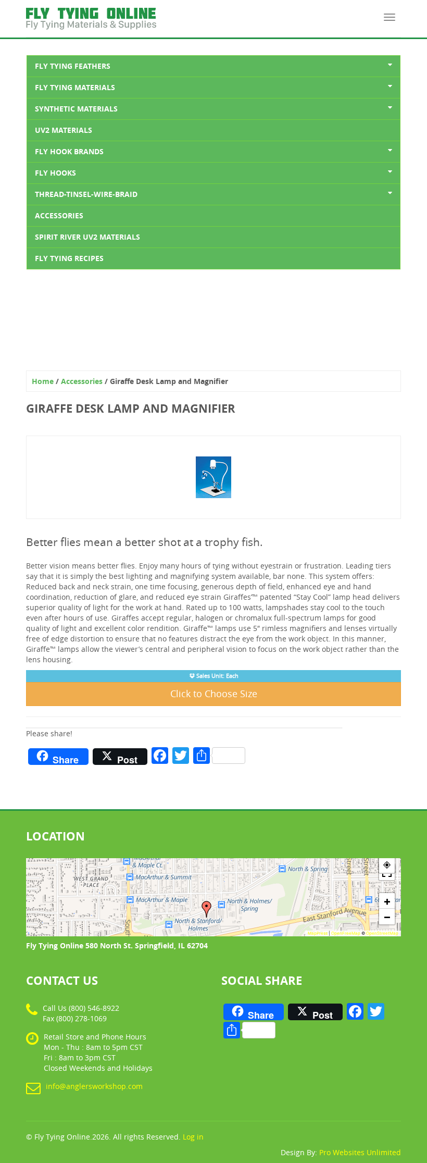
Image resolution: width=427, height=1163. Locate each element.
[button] (206, 909)
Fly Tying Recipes (69, 258)
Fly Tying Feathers (72, 66)
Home (43, 381)
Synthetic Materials (76, 109)
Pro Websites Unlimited (360, 1152)
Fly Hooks (55, 173)
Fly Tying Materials (75, 87)
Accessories (59, 215)
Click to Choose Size (213, 693)
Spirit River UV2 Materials (87, 237)
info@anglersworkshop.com (94, 1086)
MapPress (318, 933)
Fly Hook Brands (69, 151)
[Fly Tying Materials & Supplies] (91, 13)
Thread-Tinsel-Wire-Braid (86, 194)
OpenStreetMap (382, 933)
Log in (193, 1137)
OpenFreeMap (345, 933)
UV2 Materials (63, 130)
